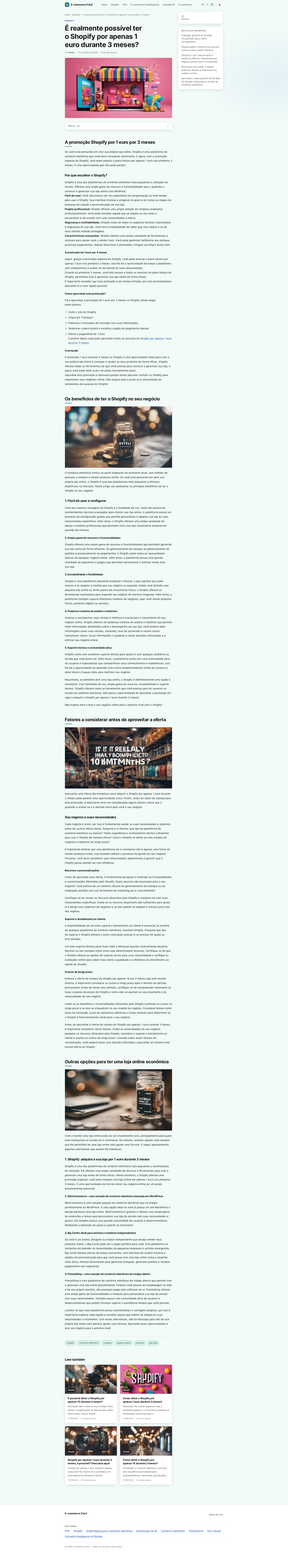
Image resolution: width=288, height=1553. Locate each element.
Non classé (213, 1530)
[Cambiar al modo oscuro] (220, 4)
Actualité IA (169, 4)
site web (153, 1343)
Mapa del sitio (216, 1514)
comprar (108, 1343)
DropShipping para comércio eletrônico (109, 1530)
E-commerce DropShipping (145, 4)
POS (125, 4)
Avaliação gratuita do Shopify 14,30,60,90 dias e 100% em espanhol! (196, 38)
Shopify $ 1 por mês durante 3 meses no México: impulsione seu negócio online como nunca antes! (199, 58)
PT (212, 4)
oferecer (140, 1343)
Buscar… (185, 19)
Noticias (76, 14)
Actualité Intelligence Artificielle (84, 1536)
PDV (67, 1530)
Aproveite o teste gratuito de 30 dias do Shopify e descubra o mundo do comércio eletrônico (200, 81)
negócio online (124, 1343)
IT (207, 4)
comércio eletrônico (88, 1343)
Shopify (115, 4)
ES (203, 4)
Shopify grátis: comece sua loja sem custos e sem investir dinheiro (200, 48)
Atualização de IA (146, 1530)
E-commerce (185, 4)
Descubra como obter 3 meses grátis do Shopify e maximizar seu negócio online (199, 70)
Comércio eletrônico (173, 1530)
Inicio (104, 4)
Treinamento (196, 1530)
